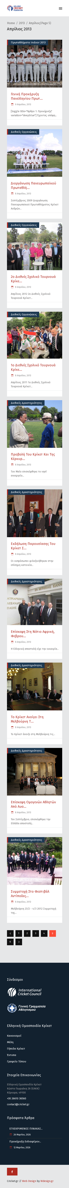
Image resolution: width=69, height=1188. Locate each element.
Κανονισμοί (14, 1035)
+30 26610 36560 (16, 1098)
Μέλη (10, 1042)
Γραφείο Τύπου (16, 1061)
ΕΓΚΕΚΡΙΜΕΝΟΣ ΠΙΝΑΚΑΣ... (26, 1128)
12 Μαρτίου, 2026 (21, 1147)
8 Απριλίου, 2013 (23, 193)
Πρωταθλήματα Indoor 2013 (28, 42)
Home (11, 23)
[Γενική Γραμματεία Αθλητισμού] (26, 1012)
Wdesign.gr (47, 1181)
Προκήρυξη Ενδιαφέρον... (25, 1141)
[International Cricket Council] (26, 996)
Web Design (29, 1181)
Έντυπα (11, 1055)
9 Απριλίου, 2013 (23, 104)
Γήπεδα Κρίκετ (16, 1048)
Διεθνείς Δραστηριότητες (26, 403)
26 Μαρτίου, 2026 (22, 1134)
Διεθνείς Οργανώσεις (24, 132)
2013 (22, 23)
